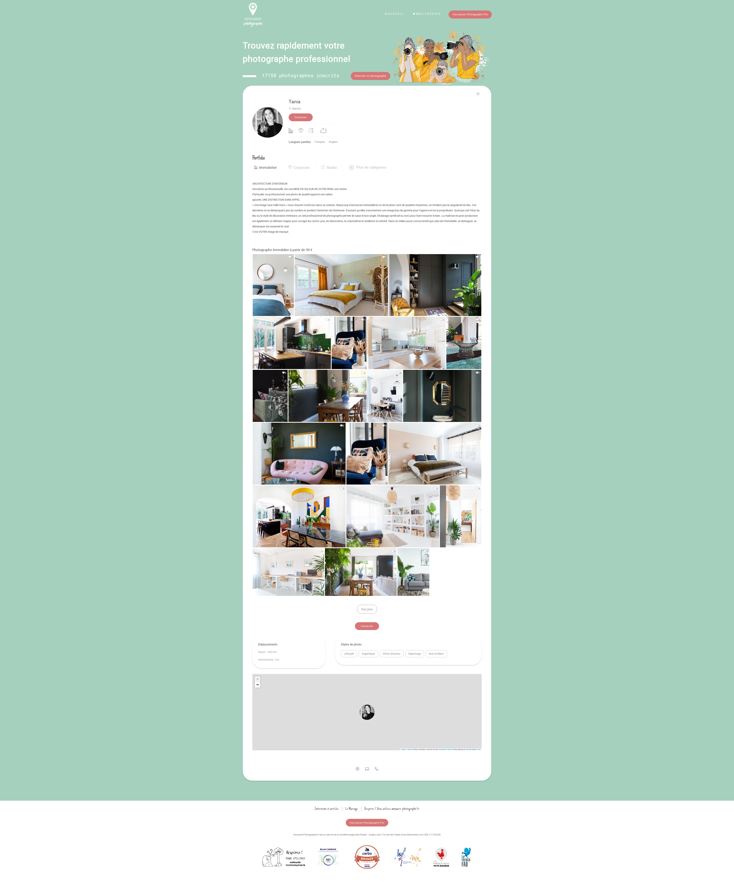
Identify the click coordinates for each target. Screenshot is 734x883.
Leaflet (403, 749)
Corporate (301, 167)
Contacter (301, 117)
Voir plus (367, 609)
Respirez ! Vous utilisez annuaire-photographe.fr (391, 809)
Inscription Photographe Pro (470, 14)
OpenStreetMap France (473, 749)
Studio (332, 167)
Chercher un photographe (370, 76)
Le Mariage (351, 809)
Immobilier (268, 167)
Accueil (396, 13)
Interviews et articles (327, 809)
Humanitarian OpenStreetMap (448, 749)
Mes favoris (428, 13)
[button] (367, 167)
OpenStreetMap (413, 749)
